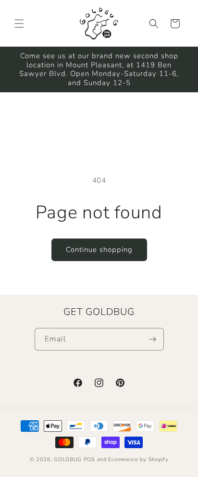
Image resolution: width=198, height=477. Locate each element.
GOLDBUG (68, 459)
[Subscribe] (152, 339)
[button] (19, 23)
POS (89, 459)
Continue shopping (99, 249)
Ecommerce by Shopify (138, 459)
